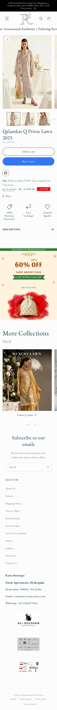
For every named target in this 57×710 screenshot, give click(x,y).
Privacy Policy (13, 510)
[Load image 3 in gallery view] (43, 118)
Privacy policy (41, 699)
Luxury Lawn (25, 415)
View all (7, 341)
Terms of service (30, 704)
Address (10, 548)
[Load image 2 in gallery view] (28, 118)
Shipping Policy (14, 503)
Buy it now (28, 161)
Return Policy (13, 525)
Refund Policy (13, 518)
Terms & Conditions (16, 533)
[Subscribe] (47, 467)
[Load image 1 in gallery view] (13, 118)
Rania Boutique (27, 695)
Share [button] (8, 196)
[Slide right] (54, 120)
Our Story (11, 555)
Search (9, 540)
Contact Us (12, 563)
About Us (11, 488)
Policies (9, 496)
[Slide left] (3, 120)
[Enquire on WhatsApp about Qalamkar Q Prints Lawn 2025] (6, 173)
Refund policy (26, 699)
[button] (7, 18)
